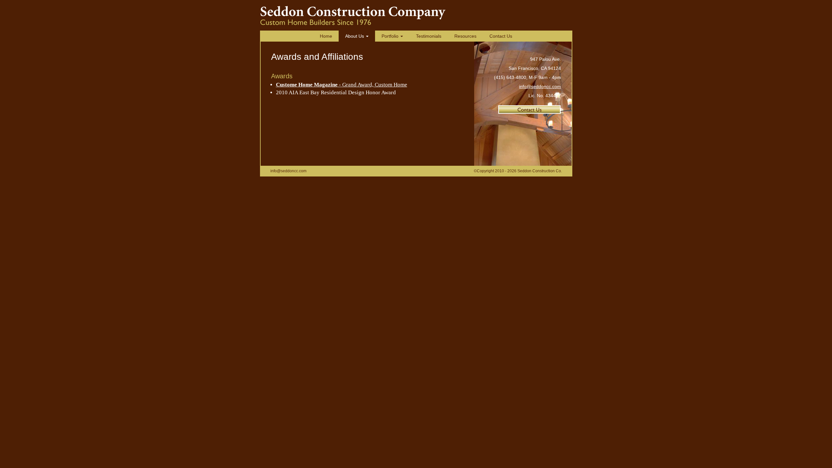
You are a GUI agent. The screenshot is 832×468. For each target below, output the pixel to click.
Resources (465, 36)
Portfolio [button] (391, 36)
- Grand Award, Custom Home (341, 85)
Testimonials (428, 36)
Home (326, 36)
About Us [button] (355, 36)
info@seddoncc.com (540, 86)
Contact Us (500, 36)
